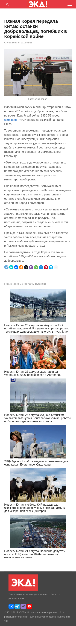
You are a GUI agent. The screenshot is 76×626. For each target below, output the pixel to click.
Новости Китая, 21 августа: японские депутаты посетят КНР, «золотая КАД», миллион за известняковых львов (35, 554)
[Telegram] (6, 267)
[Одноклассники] (21, 267)
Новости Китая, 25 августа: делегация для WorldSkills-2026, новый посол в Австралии (32, 373)
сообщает (10, 119)
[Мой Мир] (41, 267)
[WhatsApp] (36, 267)
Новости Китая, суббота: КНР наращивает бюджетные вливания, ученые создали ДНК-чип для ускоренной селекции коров (35, 507)
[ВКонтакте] (16, 267)
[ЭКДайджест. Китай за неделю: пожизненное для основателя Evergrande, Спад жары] (38, 441)
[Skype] (51, 267)
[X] (26, 267)
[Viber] (31, 267)
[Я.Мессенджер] (11, 267)
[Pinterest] (46, 267)
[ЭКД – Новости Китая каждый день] (23, 590)
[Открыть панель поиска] (7, 3)
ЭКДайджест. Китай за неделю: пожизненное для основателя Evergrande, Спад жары (36, 463)
